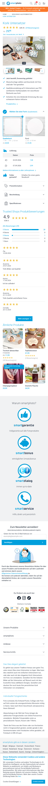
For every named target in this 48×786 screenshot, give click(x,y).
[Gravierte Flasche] (35, 374)
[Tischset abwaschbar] (13, 338)
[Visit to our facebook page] (19, 598)
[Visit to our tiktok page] (29, 598)
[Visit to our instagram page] (24, 598)
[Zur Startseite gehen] (14, 3)
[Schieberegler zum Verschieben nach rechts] (42, 71)
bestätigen (8, 542)
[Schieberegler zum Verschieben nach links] (6, 71)
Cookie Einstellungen (11, 782)
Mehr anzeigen (23, 319)
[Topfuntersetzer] (35, 338)
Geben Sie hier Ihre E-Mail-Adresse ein (18, 534)
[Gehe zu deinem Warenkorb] (44, 3)
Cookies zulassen (38, 781)
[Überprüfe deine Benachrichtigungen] (40, 3)
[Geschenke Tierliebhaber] (9, 14)
